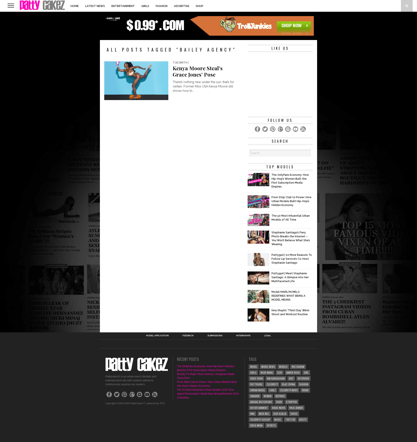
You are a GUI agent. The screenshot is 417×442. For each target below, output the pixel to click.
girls (253, 372)
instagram (298, 366)
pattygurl (256, 384)
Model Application (157, 336)
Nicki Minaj (267, 372)
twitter (290, 419)
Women (267, 396)
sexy (279, 372)
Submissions (214, 336)
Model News (268, 366)
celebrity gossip (260, 419)
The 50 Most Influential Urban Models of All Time (205, 389)
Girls (145, 6)
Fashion (161, 6)
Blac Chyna (288, 384)
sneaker (255, 396)
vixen (279, 402)
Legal (267, 336)
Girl (306, 372)
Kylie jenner (296, 408)
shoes (294, 413)
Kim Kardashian (276, 378)
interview (303, 378)
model (253, 366)
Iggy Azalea (279, 413)
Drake (305, 390)
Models (283, 366)
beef (291, 378)
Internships (243, 336)
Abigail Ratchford (261, 402)
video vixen (256, 378)
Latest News (95, 6)
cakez (272, 390)
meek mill (264, 413)
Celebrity (272, 384)
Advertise (181, 6)
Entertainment (123, 6)
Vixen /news (278, 408)
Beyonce (280, 396)
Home (75, 6)
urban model (257, 390)
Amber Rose (293, 372)
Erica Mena (256, 425)
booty (302, 419)
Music (277, 419)
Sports (271, 425)
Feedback (188, 336)
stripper (291, 402)
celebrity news (289, 390)
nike (252, 413)
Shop (199, 6)
